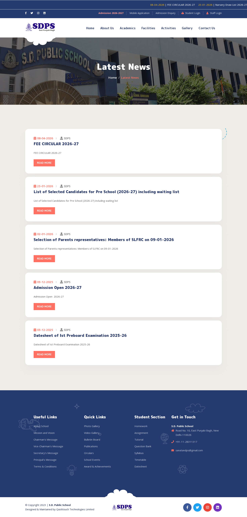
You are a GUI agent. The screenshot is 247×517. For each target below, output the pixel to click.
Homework (140, 426)
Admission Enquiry (165, 13)
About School (41, 426)
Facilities (148, 28)
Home (90, 28)
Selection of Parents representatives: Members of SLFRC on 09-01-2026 (104, 239)
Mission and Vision (44, 432)
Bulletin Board (92, 439)
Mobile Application (140, 13)
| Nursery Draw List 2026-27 (211, 4)
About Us (107, 28)
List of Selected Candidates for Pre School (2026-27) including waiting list (106, 191)
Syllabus (139, 453)
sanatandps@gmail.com (189, 450)
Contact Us (207, 28)
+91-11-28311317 (186, 441)
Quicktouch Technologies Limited (75, 509)
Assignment (141, 432)
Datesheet (140, 466)
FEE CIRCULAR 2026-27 (56, 144)
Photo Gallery (92, 426)
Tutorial (138, 439)
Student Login (192, 13)
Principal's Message (45, 459)
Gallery (187, 28)
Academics (127, 28)
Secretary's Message (46, 453)
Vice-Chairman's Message (48, 446)
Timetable (140, 459)
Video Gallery (91, 432)
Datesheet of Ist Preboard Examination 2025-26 (80, 335)
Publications (91, 446)
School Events (92, 459)
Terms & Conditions (45, 466)
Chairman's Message (45, 439)
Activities (168, 28)
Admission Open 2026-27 (58, 287)
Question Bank (142, 446)
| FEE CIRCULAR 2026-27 (161, 4)
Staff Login (216, 13)
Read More (44, 163)
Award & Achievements (97, 466)
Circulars (89, 453)
